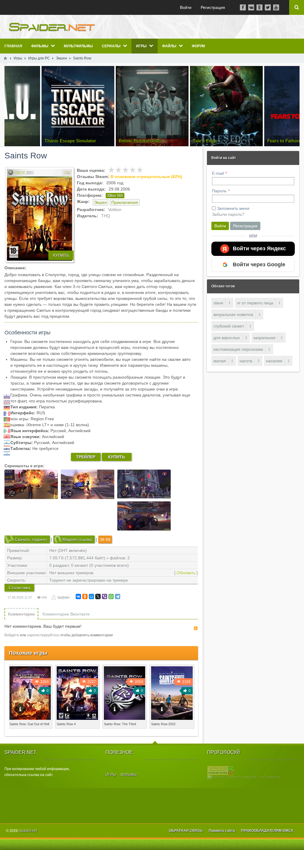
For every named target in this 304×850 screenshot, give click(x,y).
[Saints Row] (39, 215)
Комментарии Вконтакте (66, 614)
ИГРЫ (111, 775)
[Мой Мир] (91, 596)
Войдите (11, 635)
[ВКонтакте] (78, 596)
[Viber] (104, 596)
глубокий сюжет (228, 326)
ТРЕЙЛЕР (85, 456)
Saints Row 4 (66, 724)
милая (219, 360)
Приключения (124, 202)
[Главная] (5, 58)
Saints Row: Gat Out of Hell (29, 724)
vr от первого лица (255, 302)
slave (218, 302)
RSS (195, 628)
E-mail (218, 173)
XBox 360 (115, 195)
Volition (114, 209)
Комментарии (21, 614)
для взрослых (226, 337)
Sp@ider (63, 597)
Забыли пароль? (228, 214)
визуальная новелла (233, 314)
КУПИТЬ (61, 255)
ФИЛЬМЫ (129, 775)
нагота (246, 360)
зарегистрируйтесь (43, 635)
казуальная (265, 337)
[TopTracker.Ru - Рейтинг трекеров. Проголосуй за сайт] (220, 770)
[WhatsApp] (111, 596)
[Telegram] (117, 596)
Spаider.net (28, 831)
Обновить (186, 572)
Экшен (100, 202)
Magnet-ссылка (77, 539)
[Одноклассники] (85, 596)
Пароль (219, 190)
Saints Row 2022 (163, 724)
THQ (105, 215)
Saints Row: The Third (120, 724)
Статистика (19, 587)
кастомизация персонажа (238, 349)
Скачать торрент (31, 539)
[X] (98, 596)
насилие (274, 360)
